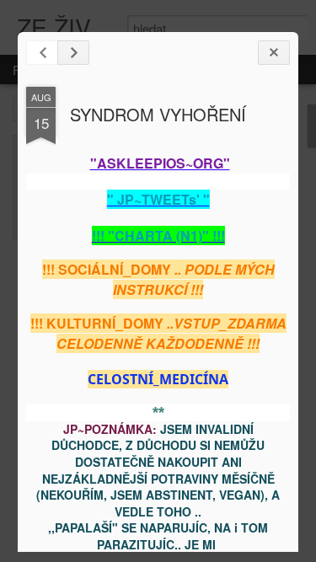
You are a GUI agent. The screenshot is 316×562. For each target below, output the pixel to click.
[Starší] (73, 52)
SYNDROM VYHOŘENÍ (158, 114)
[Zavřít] (274, 52)
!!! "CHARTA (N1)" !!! (158, 235)
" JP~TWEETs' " (158, 199)
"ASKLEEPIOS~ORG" (160, 163)
